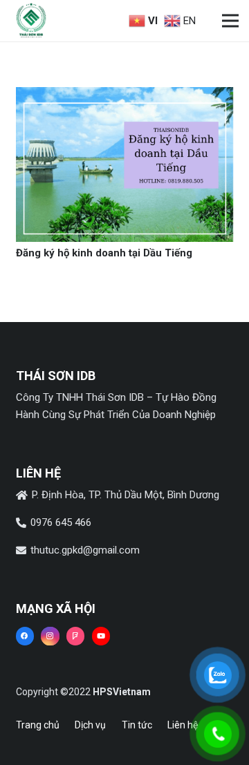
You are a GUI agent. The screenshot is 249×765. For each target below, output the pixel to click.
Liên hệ (182, 724)
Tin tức (137, 724)
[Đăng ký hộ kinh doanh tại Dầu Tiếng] (125, 95)
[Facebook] (25, 636)
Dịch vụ (90, 724)
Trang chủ (37, 724)
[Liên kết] (31, 20)
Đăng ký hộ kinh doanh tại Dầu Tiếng (104, 253)
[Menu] (230, 20)
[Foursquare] (75, 636)
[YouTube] (101, 636)
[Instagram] (50, 636)
